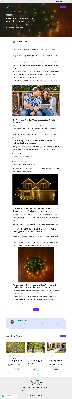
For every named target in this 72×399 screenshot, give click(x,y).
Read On (36, 369)
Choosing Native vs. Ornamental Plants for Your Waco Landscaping (56, 360)
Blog (10, 11)
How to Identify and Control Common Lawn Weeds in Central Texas (15, 360)
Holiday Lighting (9, 15)
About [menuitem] (31, 7)
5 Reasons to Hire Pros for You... (17, 11)
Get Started (63, 7)
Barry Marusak (25, 326)
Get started (40, 303)
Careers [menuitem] (52, 7)
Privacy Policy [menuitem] (32, 395)
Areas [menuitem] (29, 387)
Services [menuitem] (35, 7)
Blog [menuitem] (56, 7)
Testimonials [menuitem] (46, 387)
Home (7, 11)
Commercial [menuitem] (41, 7)
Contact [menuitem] (51, 387)
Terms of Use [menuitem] (39, 395)
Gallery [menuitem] (47, 7)
